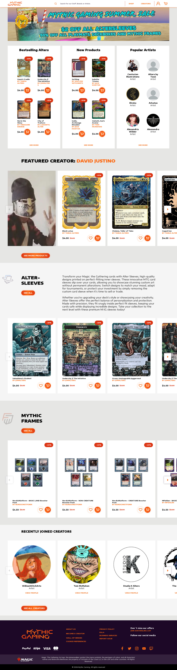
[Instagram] (136, 648)
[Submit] (55, 3)
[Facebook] (122, 648)
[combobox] (73, 3)
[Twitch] (151, 648)
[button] (167, 209)
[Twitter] (129, 648)
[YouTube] (144, 648)
